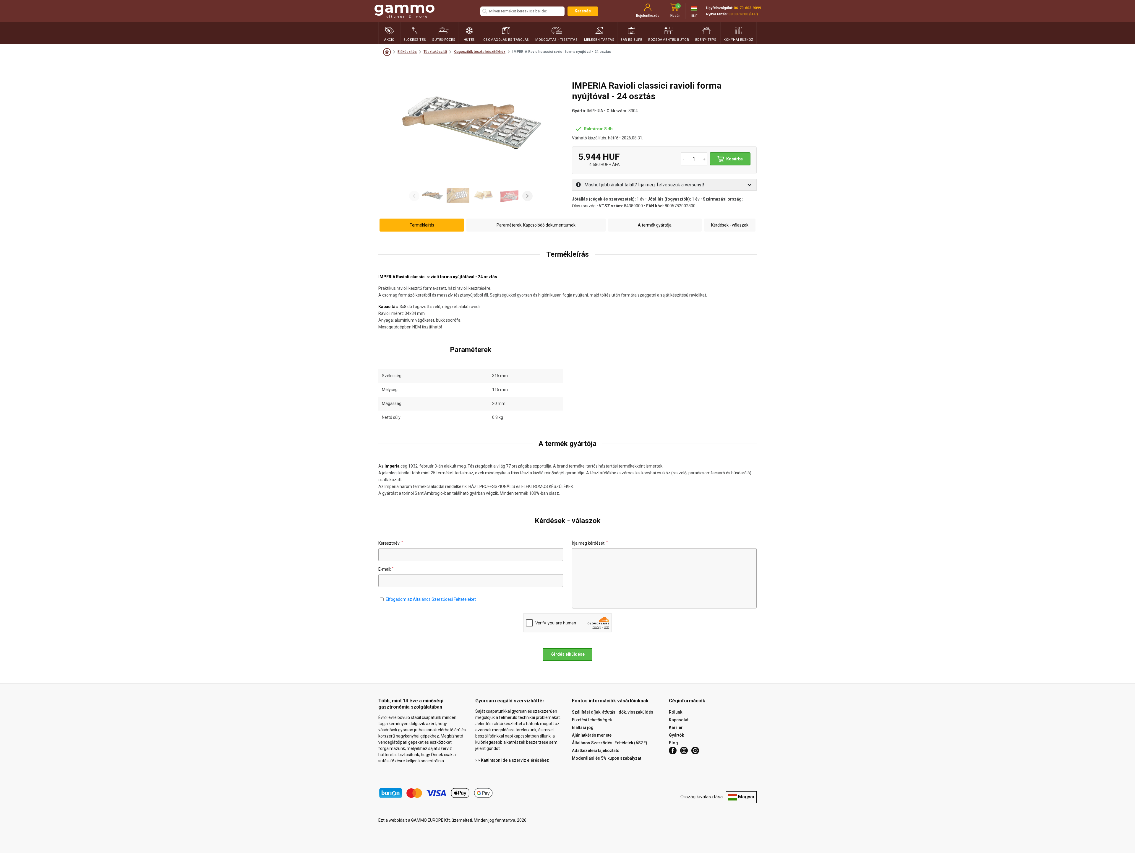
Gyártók (676, 735)
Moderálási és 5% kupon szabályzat (606, 758)
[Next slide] (527, 196)
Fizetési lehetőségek (592, 719)
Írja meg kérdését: (590, 543)
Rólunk (675, 712)
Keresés (583, 11)
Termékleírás (422, 224)
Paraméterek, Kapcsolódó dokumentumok (536, 224)
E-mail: (385, 569)
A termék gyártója (655, 224)
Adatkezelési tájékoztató (596, 750)
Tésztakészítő (435, 52)
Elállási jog (583, 727)
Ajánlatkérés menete (592, 735)
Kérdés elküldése (567, 654)
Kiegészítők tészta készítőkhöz (479, 52)
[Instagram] (684, 750)
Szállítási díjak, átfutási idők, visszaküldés (612, 712)
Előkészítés (407, 52)
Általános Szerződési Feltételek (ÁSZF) (609, 742)
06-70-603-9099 (747, 8)
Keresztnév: (390, 543)
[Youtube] (695, 750)
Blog (673, 742)
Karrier (676, 727)
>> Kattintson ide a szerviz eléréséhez (512, 760)
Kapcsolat (678, 719)
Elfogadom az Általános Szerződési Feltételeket (431, 599)
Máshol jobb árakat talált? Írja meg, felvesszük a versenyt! (643, 185)
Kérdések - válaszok (729, 224)
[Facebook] (673, 750)
